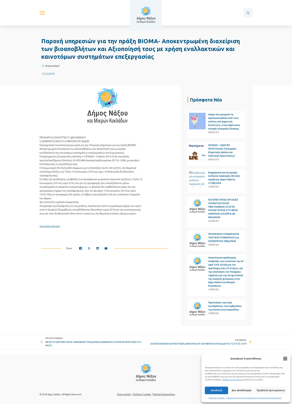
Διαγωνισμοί (52, 65)
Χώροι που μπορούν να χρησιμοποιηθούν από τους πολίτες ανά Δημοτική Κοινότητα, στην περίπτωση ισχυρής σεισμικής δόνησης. (224, 121)
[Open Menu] (42, 13)
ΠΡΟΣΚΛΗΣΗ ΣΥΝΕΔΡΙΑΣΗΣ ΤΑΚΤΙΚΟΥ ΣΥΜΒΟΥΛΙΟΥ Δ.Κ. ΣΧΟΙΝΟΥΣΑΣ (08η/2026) (223, 237)
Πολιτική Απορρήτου (163, 394)
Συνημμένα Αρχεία (50, 226)
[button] (285, 358)
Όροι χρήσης (124, 394)
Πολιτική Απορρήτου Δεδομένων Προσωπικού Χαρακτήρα (253, 398)
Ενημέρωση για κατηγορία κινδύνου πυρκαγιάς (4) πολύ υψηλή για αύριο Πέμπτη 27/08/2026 (224, 178)
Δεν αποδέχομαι (241, 390)
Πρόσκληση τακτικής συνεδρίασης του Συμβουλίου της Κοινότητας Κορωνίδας (224, 306)
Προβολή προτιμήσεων (271, 390)
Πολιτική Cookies (217, 398)
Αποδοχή (216, 390)
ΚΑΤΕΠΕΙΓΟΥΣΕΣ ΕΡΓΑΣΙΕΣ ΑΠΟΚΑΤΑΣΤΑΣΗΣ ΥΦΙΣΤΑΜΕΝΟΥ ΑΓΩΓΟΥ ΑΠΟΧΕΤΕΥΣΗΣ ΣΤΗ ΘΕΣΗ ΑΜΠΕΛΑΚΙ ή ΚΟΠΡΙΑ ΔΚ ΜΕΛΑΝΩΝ (223, 208)
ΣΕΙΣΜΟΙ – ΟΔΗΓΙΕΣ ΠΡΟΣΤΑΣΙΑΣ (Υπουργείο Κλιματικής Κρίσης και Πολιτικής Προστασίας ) (222, 150)
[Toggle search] (248, 12)
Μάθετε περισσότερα (232, 380)
